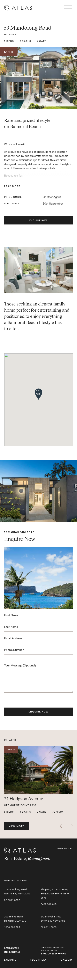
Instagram (12, 952)
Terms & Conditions (52, 947)
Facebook (11, 947)
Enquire (10, 959)
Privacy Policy (49, 950)
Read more (12, 186)
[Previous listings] (62, 826)
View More (17, 826)
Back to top (64, 848)
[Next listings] (71, 826)
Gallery (67, 959)
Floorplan (38, 959)
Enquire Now (38, 220)
